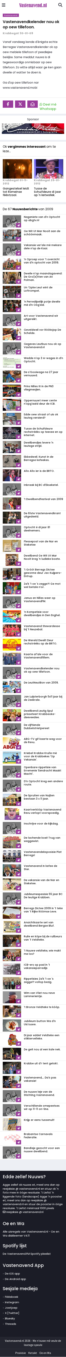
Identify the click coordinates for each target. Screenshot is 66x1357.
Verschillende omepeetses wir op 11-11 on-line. (42, 1107)
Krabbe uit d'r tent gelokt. (41, 1063)
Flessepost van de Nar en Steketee (41, 543)
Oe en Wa (45, 1353)
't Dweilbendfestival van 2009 (43, 499)
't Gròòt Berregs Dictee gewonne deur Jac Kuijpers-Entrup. (43, 573)
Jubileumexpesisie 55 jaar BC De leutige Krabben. (43, 895)
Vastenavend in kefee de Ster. (40, 867)
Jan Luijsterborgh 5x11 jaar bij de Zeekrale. (43, 698)
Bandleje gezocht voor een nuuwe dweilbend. (42, 1149)
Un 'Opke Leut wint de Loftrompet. (38, 289)
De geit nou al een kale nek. (42, 1049)
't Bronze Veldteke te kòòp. (42, 1007)
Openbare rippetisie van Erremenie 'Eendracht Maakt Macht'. (42, 770)
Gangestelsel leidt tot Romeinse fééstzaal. (16, 192)
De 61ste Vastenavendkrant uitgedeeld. (42, 514)
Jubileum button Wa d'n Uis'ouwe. (40, 1022)
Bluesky (10, 1318)
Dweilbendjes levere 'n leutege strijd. (38, 444)
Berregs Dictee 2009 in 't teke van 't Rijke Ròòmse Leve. (43, 909)
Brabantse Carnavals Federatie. (38, 1135)
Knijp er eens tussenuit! (39, 1120)
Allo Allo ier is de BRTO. (39, 471)
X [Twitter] (12, 1313)
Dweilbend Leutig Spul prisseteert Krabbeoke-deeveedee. (40, 714)
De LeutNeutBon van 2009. (41, 682)
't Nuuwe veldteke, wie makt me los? (42, 952)
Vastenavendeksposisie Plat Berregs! (43, 853)
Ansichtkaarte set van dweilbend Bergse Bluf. (39, 924)
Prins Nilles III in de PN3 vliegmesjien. (39, 387)
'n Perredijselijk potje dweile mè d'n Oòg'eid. (42, 303)
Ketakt (32, 1353)
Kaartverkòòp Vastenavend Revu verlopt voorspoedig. (42, 811)
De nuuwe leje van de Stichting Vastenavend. (39, 1093)
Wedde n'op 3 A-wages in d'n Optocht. (43, 359)
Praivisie (20, 1353)
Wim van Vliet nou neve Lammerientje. (39, 994)
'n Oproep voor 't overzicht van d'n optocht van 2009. (42, 260)
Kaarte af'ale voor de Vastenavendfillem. (38, 655)
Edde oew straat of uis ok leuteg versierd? (41, 416)
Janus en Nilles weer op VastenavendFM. (39, 599)
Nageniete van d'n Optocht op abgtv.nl (42, 218)
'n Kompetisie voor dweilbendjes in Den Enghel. (42, 613)
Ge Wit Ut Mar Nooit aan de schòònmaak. (42, 232)
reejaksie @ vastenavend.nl (24, 1212)
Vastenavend (11, 15)
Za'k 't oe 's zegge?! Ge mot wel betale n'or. (42, 585)
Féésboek (11, 1297)
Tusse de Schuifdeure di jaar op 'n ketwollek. (47, 192)
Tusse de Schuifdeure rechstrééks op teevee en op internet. (43, 432)
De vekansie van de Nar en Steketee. (41, 881)
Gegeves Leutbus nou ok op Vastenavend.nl (42, 345)
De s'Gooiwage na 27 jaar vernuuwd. (41, 373)
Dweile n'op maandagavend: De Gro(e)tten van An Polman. (43, 277)
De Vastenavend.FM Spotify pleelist (27, 1254)
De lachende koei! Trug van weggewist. (42, 839)
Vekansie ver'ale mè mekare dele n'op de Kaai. (43, 246)
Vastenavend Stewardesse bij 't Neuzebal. (42, 627)
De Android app (15, 1279)
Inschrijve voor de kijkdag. (41, 823)
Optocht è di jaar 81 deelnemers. (37, 528)
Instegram (12, 1302)
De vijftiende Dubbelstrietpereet (36, 726)
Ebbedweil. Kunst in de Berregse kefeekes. (38, 458)
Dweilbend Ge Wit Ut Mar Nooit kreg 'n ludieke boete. (42, 557)
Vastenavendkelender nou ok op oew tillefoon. (31, 24)
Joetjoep (11, 1308)
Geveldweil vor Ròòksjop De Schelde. (42, 331)
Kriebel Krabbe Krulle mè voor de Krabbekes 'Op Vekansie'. (40, 756)
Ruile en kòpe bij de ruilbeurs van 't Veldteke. (43, 938)
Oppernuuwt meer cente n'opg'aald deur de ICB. (40, 402)
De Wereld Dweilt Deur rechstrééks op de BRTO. (40, 641)
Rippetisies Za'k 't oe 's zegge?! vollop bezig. (39, 980)
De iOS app (12, 1273)
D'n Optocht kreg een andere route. (43, 782)
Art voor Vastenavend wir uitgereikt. (41, 317)
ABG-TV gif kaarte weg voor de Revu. (43, 740)
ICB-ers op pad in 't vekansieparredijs (37, 966)
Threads (10, 1324)
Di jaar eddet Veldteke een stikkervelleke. (41, 1036)
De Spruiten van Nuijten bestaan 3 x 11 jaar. (39, 797)
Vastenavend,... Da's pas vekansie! (40, 1079)
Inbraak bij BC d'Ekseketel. (41, 485)
